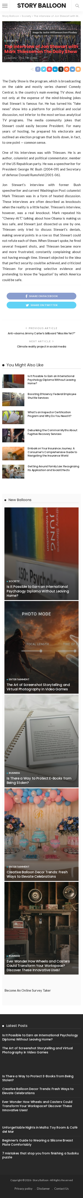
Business (14, 773)
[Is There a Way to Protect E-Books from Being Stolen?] (41, 741)
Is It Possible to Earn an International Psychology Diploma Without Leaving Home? (52, 379)
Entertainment (19, 679)
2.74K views (29, 57)
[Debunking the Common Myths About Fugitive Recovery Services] (13, 435)
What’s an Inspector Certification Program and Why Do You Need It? (49, 414)
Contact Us (61, 1188)
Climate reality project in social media (41, 346)
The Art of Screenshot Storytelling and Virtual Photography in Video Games (38, 686)
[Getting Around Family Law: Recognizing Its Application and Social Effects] (13, 471)
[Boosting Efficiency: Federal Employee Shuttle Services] (13, 399)
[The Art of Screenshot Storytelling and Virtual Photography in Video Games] (41, 647)
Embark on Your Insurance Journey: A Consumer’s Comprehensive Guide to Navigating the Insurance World (52, 452)
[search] (77, 5)
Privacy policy (24, 1188)
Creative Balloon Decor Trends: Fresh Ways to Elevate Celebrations (37, 874)
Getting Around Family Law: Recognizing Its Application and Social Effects (53, 468)
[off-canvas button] (5, 5)
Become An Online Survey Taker (27, 990)
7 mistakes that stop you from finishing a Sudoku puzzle (40, 1155)
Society (12, 40)
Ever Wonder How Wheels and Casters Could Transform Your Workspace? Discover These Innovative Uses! (38, 966)
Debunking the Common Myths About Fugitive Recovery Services (52, 432)
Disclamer (43, 1188)
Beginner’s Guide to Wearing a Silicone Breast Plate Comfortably (37, 1142)
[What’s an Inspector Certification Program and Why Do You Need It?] (13, 417)
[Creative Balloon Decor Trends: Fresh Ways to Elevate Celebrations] (41, 834)
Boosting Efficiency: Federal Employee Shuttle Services (52, 396)
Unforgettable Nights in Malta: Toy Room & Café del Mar (39, 1129)
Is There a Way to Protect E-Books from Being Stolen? (39, 780)
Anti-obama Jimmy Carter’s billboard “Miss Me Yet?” (41, 333)
